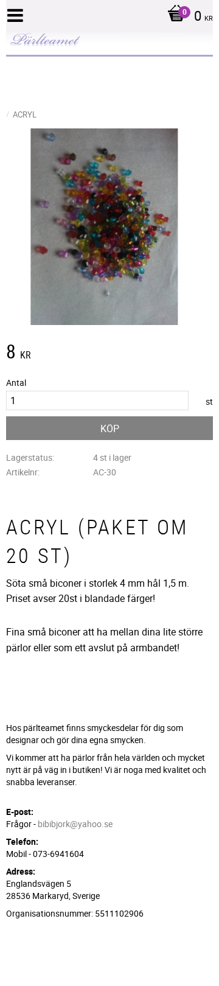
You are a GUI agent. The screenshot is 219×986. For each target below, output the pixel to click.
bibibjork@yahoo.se (75, 824)
